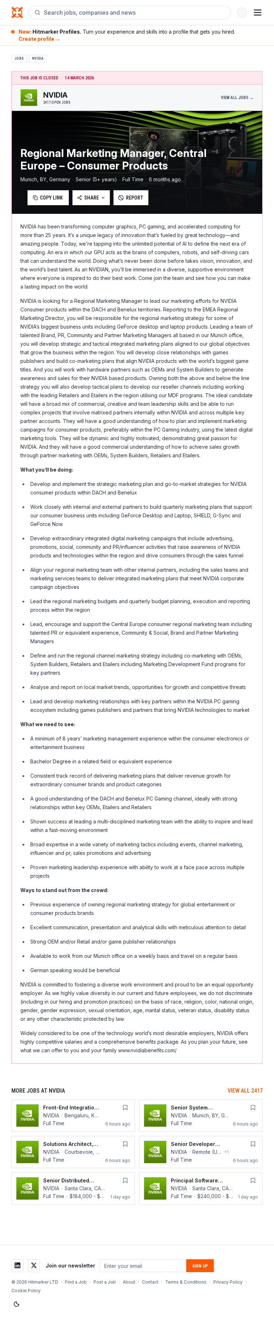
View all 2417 (245, 1090)
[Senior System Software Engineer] (200, 1115)
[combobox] (134, 12)
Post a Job (104, 1282)
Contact (150, 1282)
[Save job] (125, 1108)
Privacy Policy (228, 1282)
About (129, 1282)
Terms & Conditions (186, 1282)
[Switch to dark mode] (16, 1304)
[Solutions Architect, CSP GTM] (73, 1152)
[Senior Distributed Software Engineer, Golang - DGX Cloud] (73, 1188)
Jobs (19, 58)
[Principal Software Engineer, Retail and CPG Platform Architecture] (200, 1188)
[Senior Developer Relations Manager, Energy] (200, 1152)
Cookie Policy (26, 1290)
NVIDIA (38, 58)
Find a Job (76, 1282)
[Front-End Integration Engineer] (73, 1115)
